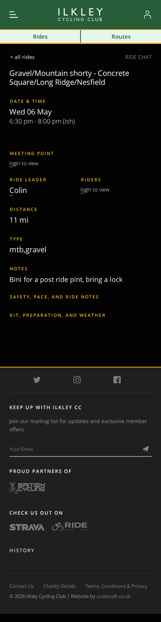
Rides (40, 36)
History (22, 550)
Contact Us (21, 586)
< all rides (22, 56)
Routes (121, 36)
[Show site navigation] (14, 14)
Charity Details (59, 586)
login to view (23, 163)
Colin (18, 190)
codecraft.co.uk (114, 596)
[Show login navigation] (147, 14)
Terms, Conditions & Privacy (116, 586)
